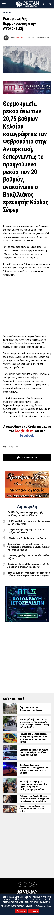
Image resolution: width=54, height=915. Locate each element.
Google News (24, 431)
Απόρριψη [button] (21, 911)
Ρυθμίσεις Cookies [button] (43, 906)
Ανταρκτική (13, 446)
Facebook (27, 435)
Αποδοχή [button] (34, 911)
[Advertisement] (27, 306)
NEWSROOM (18, 38)
